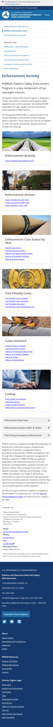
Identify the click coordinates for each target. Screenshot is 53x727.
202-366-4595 (8, 538)
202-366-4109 (36, 598)
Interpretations (10, 51)
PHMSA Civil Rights (10, 661)
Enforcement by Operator (15, 399)
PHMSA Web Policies (10, 665)
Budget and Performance (12, 688)
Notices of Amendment (14, 259)
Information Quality (10, 699)
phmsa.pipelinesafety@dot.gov (14, 532)
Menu (47, 15)
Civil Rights (6, 692)
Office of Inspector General (13, 706)
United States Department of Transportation (21, 8)
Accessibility (7, 668)
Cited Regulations (12, 402)
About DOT (6, 685)
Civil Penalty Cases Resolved (16, 301)
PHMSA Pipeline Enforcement (16, 26)
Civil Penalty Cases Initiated (16, 298)
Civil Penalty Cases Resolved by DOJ (19, 307)
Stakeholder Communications (16, 47)
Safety (4, 649)
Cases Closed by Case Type (16, 205)
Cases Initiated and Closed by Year (19, 161)
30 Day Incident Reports (15, 405)
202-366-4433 (8, 593)
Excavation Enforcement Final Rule (18, 64)
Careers (5, 672)
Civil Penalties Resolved (15, 304)
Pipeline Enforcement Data (15, 31)
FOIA (4, 696)
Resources (6, 645)
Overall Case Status (13, 248)
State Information (11, 68)
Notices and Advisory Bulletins (16, 55)
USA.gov (5, 710)
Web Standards (8, 717)
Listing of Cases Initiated (15, 346)
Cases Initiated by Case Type (17, 200)
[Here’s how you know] (26, 3)
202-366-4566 (8, 544)
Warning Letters (11, 357)
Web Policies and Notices (12, 714)
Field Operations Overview (15, 35)
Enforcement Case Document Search (20, 407)
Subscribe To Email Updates (16, 614)
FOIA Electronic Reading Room (16, 60)
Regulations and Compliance (14, 641)
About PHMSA (7, 638)
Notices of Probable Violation (17, 256)
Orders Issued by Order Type (17, 202)
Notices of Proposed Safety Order (19, 253)
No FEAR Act (7, 703)
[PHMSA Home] (21, 15)
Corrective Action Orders (15, 250)
